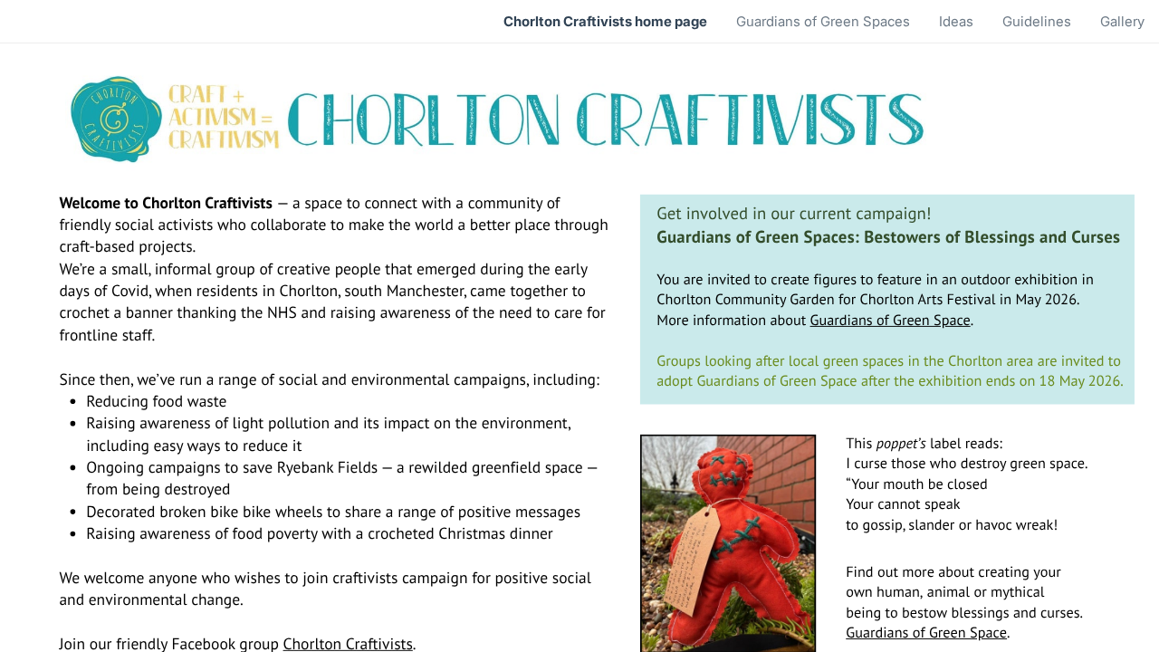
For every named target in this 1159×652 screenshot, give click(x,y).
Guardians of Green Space (890, 320)
